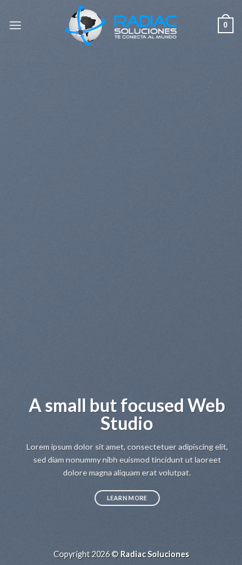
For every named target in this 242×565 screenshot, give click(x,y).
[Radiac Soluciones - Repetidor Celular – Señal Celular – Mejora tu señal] (121, 26)
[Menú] (15, 25)
